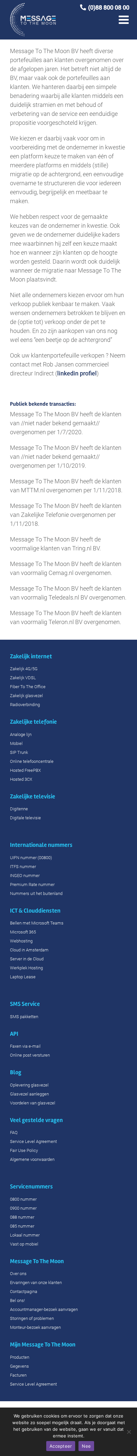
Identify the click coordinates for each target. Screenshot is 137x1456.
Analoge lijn (21, 734)
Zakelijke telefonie (33, 721)
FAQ (14, 1132)
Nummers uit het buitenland (36, 893)
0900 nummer (23, 1208)
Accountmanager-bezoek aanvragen (44, 1309)
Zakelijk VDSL (23, 677)
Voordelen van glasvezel (32, 1102)
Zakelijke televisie (32, 796)
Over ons (18, 1273)
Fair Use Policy (24, 1150)
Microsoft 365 (23, 932)
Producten (19, 1357)
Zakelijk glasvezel (26, 695)
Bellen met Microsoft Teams (37, 923)
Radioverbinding (25, 704)
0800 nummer (23, 1199)
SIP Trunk (19, 752)
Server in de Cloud (27, 958)
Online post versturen (30, 1055)
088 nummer (22, 1217)
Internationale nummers (41, 845)
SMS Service (25, 1004)
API (14, 1033)
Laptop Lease (23, 976)
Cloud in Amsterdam (29, 949)
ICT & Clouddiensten (35, 910)
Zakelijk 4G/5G (24, 668)
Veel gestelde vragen (36, 1120)
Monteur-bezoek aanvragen (35, 1327)
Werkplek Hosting (26, 967)
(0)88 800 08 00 (108, 7)
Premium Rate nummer (32, 884)
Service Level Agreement (33, 1141)
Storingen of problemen (32, 1318)
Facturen (18, 1375)
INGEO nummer (25, 875)
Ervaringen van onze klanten (36, 1282)
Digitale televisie (25, 817)
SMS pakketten (24, 1016)
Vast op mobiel (24, 1244)
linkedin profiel (77, 373)
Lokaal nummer (25, 1235)
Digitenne (19, 808)
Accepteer (61, 1446)
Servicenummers (31, 1186)
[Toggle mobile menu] (124, 14)
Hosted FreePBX (25, 770)
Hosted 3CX (21, 779)
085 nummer (22, 1226)
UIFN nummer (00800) (31, 857)
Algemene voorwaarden (32, 1159)
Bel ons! (17, 1300)
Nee (86, 1446)
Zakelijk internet (31, 656)
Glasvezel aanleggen (29, 1094)
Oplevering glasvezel (29, 1085)
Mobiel (16, 743)
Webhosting (21, 940)
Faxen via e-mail (25, 1046)
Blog (15, 1072)
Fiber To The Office (28, 686)
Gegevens (19, 1366)
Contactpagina (23, 1291)
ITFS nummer (23, 866)
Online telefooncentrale (32, 761)
